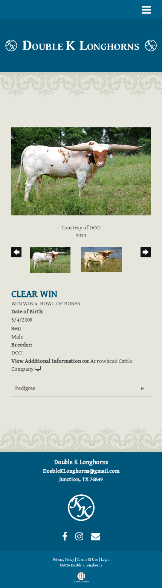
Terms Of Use (87, 559)
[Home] (81, 507)
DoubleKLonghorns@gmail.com (81, 471)
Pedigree (25, 388)
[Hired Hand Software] (81, 579)
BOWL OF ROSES (60, 303)
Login (105, 559)
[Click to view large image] (81, 171)
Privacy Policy (63, 559)
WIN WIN (22, 303)
